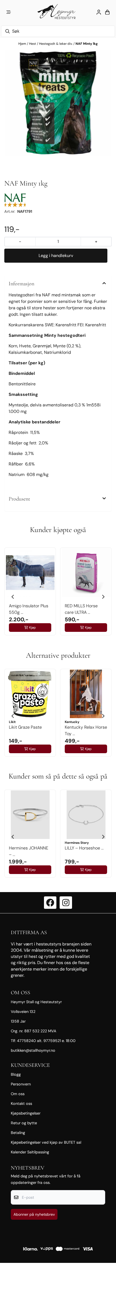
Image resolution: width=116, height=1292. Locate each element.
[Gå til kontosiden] (98, 12)
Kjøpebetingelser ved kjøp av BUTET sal (46, 1142)
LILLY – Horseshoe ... (84, 848)
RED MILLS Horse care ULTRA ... (81, 609)
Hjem (22, 44)
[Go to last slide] (13, 596)
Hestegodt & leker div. (56, 44)
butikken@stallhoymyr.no (33, 1050)
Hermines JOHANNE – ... (28, 851)
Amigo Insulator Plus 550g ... (28, 609)
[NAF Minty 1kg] (58, 103)
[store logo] (58, 12)
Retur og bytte (24, 1122)
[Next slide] (103, 596)
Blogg (16, 1074)
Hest (33, 44)
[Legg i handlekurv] (55, 256)
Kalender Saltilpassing (30, 1152)
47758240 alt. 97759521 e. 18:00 (46, 1040)
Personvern (21, 1084)
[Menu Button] (8, 12)
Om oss (18, 1093)
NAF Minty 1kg (87, 44)
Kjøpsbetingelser (25, 1113)
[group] (30, 594)
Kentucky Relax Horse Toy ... (86, 730)
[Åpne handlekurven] (107, 12)
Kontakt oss (21, 1103)
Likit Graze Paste (25, 727)
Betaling (18, 1132)
